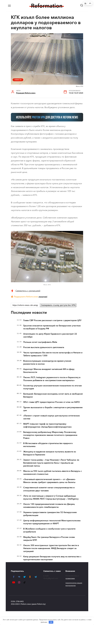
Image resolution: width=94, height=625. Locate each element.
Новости (18, 80)
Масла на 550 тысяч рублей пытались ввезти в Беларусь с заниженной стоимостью (52, 472)
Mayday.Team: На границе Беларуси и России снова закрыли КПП (49, 538)
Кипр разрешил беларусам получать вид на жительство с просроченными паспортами (52, 558)
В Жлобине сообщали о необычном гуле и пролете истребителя (49, 530)
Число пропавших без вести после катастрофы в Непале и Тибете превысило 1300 (52, 354)
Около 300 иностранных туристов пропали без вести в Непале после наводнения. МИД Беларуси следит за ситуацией (51, 548)
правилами (70, 578)
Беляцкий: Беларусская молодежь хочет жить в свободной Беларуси (53, 395)
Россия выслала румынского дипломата (43, 347)
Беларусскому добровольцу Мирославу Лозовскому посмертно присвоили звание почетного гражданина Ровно (50, 435)
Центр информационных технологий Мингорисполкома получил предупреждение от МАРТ (51, 522)
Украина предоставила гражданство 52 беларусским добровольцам (50, 513)
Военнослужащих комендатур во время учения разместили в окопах (47, 362)
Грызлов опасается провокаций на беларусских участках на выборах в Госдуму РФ (52, 327)
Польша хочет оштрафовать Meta (40, 342)
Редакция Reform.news (25, 93)
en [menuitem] (90, 3)
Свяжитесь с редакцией (27, 290)
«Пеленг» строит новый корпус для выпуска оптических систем (51, 417)
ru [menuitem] (85, 3)
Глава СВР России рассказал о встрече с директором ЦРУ (52, 320)
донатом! (43, 296)
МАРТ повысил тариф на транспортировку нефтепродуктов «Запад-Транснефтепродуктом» (47, 425)
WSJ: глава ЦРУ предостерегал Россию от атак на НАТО (51, 402)
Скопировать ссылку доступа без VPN (58, 305)
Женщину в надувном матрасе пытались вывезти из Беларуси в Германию (49, 453)
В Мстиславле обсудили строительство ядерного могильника (48, 444)
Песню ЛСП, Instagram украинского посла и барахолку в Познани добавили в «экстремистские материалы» (51, 379)
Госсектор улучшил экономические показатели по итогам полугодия (52, 387)
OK (51, 622)
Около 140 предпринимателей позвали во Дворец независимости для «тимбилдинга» (49, 505)
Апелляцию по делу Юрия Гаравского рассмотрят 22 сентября (50, 335)
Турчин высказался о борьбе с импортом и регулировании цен (53, 409)
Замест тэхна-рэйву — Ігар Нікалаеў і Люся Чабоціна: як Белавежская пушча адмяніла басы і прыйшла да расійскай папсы (51, 463)
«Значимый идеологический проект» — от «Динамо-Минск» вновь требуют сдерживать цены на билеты (49, 480)
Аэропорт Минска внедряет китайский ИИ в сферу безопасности (48, 370)
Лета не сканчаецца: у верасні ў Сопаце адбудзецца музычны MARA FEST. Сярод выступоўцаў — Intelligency (51, 497)
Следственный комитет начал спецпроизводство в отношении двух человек (49, 489)
